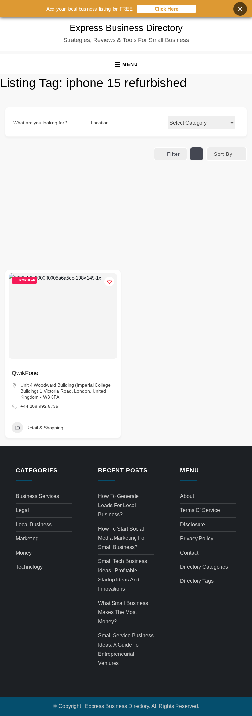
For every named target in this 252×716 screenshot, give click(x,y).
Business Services (37, 496)
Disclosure (192, 524)
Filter (173, 154)
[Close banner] (240, 9)
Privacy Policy (196, 538)
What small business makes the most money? (123, 612)
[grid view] (196, 153)
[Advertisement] (126, 210)
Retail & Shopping (44, 427)
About (187, 496)
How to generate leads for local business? (118, 505)
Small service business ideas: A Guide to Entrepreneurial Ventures (126, 649)
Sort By (223, 154)
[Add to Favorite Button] (109, 281)
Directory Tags (197, 581)
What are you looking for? (40, 122)
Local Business (34, 524)
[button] (126, 64)
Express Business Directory (126, 28)
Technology (29, 567)
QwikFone (25, 373)
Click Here (166, 9)
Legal (22, 510)
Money (24, 553)
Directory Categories (204, 567)
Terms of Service (200, 510)
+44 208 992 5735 (39, 406)
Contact (189, 553)
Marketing (27, 538)
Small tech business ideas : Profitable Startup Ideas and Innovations (122, 575)
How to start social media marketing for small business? (122, 538)
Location (100, 122)
